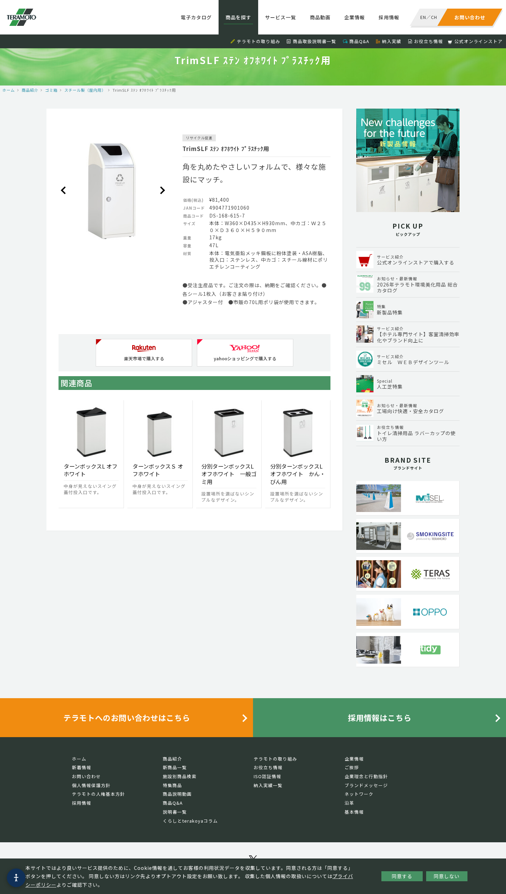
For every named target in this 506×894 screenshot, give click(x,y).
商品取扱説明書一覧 (314, 41)
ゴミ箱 (51, 90)
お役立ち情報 (428, 41)
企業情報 (354, 17)
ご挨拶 (352, 767)
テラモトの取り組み (258, 41)
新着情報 (81, 767)
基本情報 (354, 811)
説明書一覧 (175, 811)
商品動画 (320, 17)
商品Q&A (359, 41)
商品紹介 (30, 90)
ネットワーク (359, 794)
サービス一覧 (280, 17)
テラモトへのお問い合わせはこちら (126, 717)
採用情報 (389, 17)
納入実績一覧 (268, 785)
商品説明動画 (177, 794)
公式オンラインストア (478, 41)
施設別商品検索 (180, 776)
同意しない (447, 876)
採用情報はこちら (379, 717)
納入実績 (391, 41)
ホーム (8, 90)
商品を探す (238, 17)
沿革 (349, 803)
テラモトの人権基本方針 (98, 794)
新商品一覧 (175, 767)
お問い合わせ (86, 776)
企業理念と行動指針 (366, 776)
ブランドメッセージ (366, 785)
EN (423, 17)
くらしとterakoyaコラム (190, 820)
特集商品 (172, 785)
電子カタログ (196, 17)
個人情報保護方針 (91, 785)
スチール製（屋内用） (85, 90)
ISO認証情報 (267, 776)
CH (434, 17)
